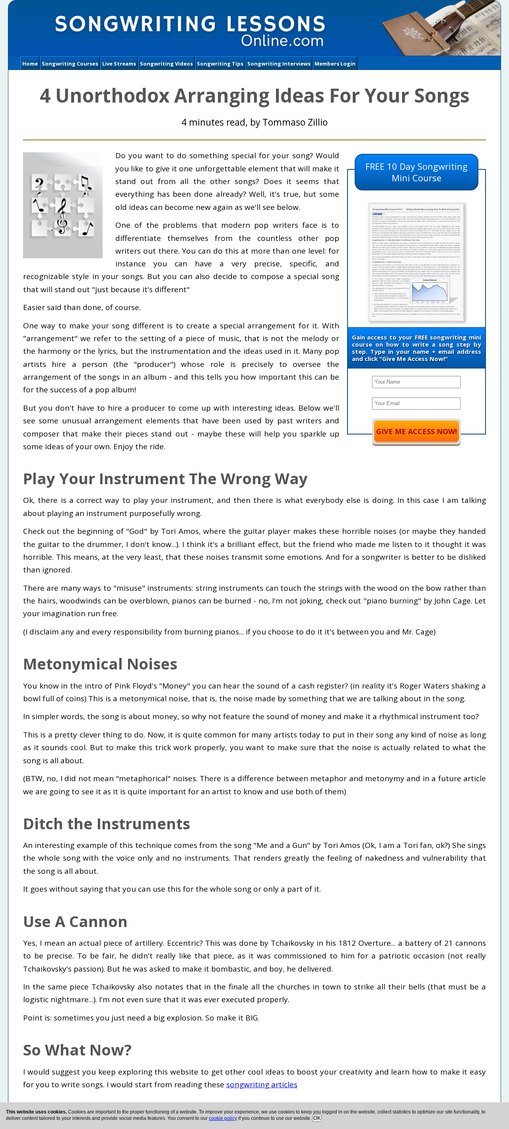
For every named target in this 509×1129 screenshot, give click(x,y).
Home (30, 63)
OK (317, 1118)
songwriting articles (261, 1084)
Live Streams (119, 63)
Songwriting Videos (166, 63)
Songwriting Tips (220, 63)
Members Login (335, 63)
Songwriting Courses (70, 63)
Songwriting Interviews (279, 63)
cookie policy (223, 1118)
